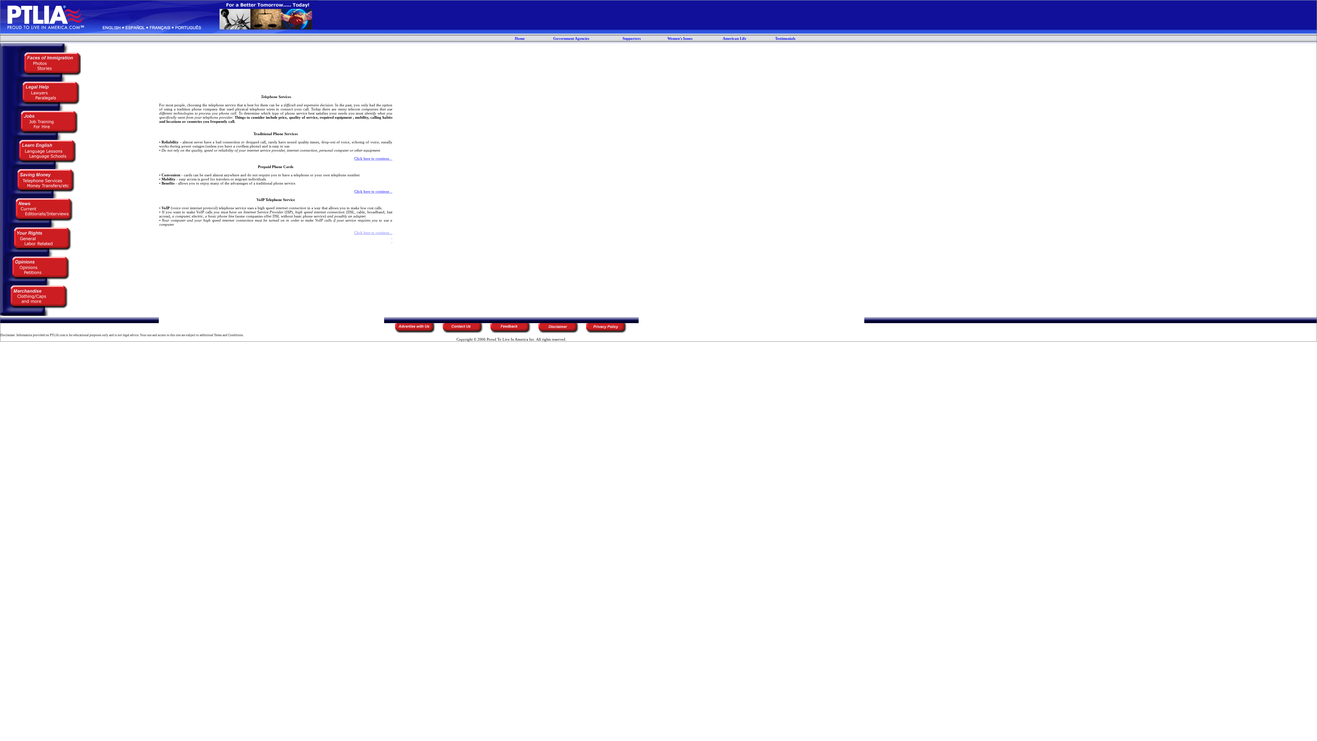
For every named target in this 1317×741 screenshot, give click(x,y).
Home (520, 38)
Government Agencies (571, 38)
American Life (734, 38)
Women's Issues (679, 38)
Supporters (631, 38)
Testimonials (785, 38)
